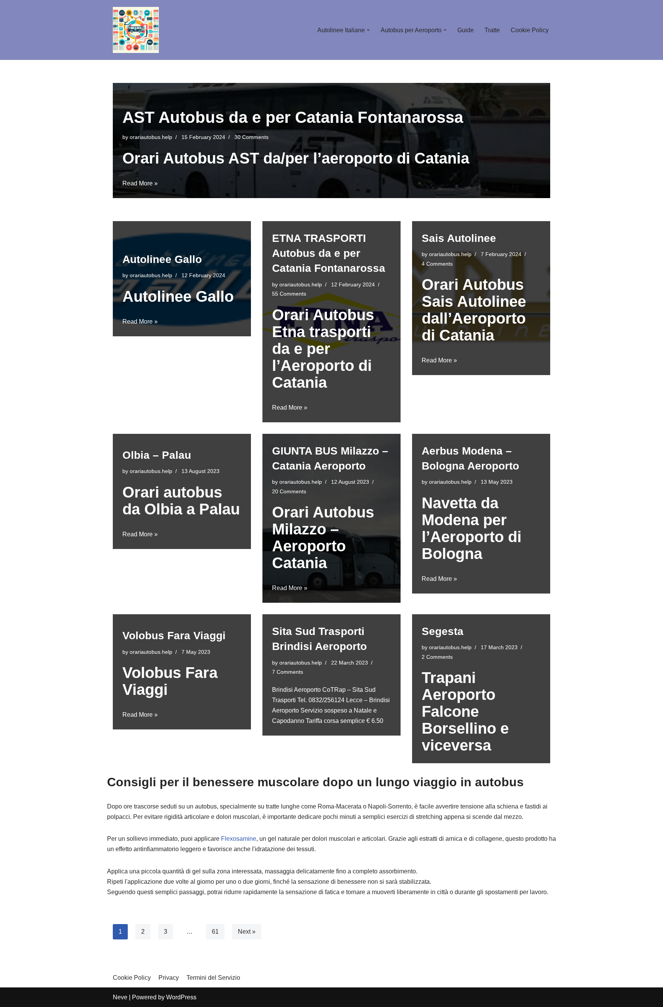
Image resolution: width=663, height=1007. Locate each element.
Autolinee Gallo (162, 259)
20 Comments (289, 491)
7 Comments (287, 672)
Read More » (140, 183)
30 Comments (251, 137)
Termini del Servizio (213, 977)
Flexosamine (238, 838)
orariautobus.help (151, 137)
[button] (368, 29)
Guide (465, 30)
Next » (247, 931)
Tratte (492, 30)
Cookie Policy (530, 30)
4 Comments (437, 264)
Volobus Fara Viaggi (174, 636)
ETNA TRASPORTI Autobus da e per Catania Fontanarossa (328, 253)
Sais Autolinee (459, 238)
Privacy (168, 977)
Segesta (442, 631)
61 (215, 931)
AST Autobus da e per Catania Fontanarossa (292, 117)
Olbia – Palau (156, 455)
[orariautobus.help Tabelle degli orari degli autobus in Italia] (136, 30)
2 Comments (437, 657)
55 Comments (289, 294)
